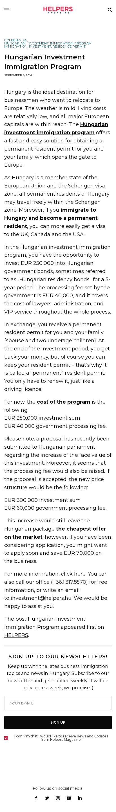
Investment (40, 46)
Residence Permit (69, 46)
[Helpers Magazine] (58, 10)
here (80, 574)
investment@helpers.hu (41, 598)
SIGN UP (58, 722)
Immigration (16, 46)
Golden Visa (15, 40)
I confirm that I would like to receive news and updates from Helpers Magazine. (61, 738)
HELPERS (16, 635)
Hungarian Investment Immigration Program (48, 43)
